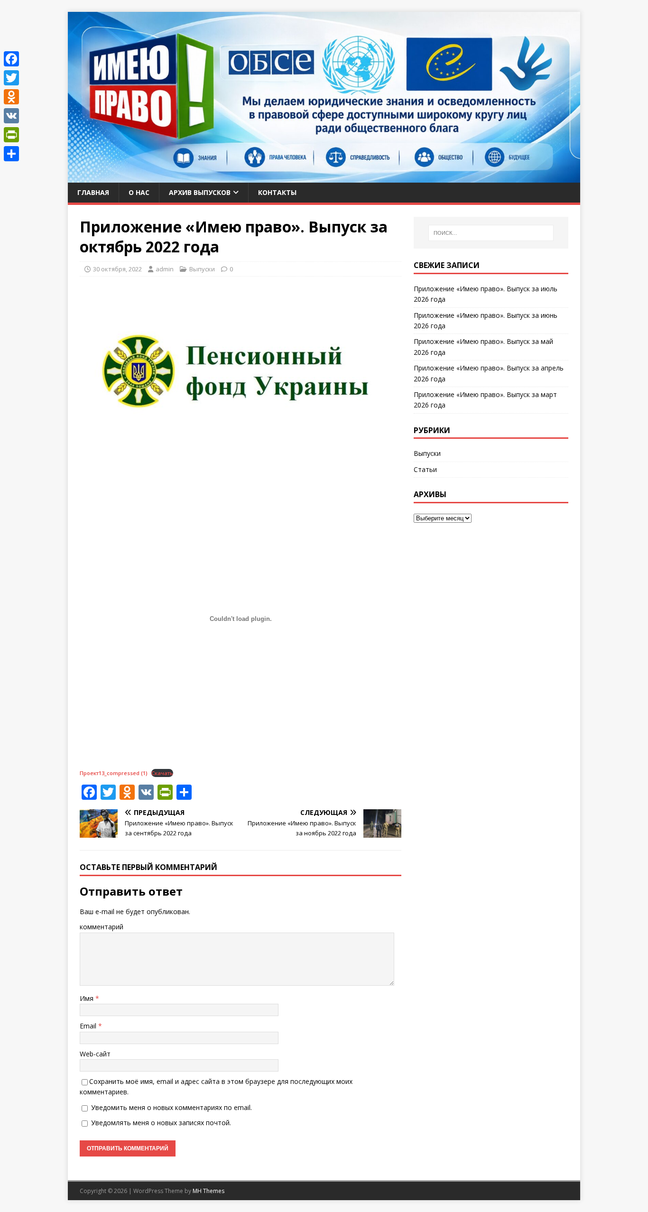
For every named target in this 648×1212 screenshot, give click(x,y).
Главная (93, 192)
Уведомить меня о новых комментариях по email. (171, 1107)
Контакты (277, 192)
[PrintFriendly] (11, 134)
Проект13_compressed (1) (114, 773)
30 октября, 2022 (117, 269)
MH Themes (208, 1191)
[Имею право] (324, 177)
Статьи (425, 469)
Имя (87, 998)
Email (89, 1025)
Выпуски (202, 269)
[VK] (11, 115)
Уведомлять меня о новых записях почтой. (161, 1122)
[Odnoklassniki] (11, 96)
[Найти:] (491, 233)
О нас (139, 192)
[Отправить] (11, 153)
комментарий (101, 926)
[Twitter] (11, 77)
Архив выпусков (200, 192)
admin (165, 269)
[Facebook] (11, 58)
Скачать (162, 773)
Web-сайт (95, 1053)
